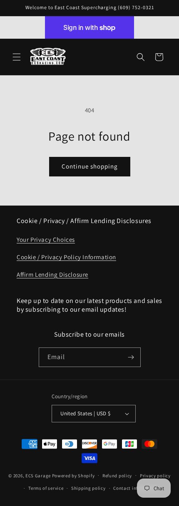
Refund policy (117, 476)
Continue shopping (90, 166)
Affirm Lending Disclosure (52, 274)
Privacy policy (155, 476)
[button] (16, 57)
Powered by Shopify (73, 475)
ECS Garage (38, 475)
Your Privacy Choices (46, 239)
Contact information (135, 488)
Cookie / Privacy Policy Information (66, 257)
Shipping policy (88, 488)
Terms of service (45, 488)
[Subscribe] (131, 357)
